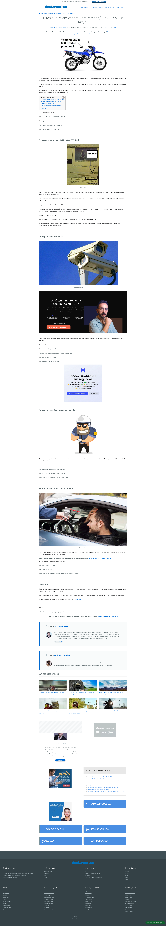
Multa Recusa (5, 903)
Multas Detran (87, 911)
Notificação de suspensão (48, 903)
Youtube (126, 875)
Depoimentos (108, 7)
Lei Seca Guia (5, 895)
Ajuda (121, 7)
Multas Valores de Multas (89, 907)
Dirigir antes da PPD (128, 905)
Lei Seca (50, 841)
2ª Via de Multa (87, 909)
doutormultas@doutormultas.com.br (95, 877)
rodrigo (63, 27)
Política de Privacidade (75, 920)
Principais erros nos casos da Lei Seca (51, 107)
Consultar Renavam (128, 897)
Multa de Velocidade (88, 895)
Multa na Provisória (88, 893)
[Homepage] (53, 6)
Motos (114, 27)
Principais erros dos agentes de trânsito (52, 105)
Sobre (114, 7)
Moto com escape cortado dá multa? (109, 711)
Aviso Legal (75, 916)
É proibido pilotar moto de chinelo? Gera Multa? (52, 692)
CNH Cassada (46, 907)
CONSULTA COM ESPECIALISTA (99, 1)
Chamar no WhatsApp (155, 923)
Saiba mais (59, 760)
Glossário (45, 877)
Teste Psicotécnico (128, 907)
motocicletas (77, 599)
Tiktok (126, 877)
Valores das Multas (101, 804)
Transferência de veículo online (130, 901)
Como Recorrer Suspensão (48, 899)
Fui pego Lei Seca (6, 893)
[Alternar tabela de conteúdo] (62, 97)
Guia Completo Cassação (48, 909)
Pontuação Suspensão (48, 895)
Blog (118, 7)
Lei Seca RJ (5, 899)
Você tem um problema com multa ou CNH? (51, 101)
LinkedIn (126, 879)
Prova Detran (127, 909)
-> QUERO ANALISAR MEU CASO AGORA (100, 558)
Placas (126, 891)
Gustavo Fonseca (55, 27)
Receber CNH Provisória (129, 903)
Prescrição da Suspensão (48, 901)
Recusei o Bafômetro (7, 907)
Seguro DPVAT (127, 899)
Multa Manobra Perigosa (89, 901)
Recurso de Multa (100, 829)
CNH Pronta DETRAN (129, 911)
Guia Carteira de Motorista (130, 893)
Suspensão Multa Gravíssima (49, 897)
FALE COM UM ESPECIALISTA (58, 327)
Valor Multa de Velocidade (89, 897)
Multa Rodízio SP (88, 905)
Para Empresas (94, 7)
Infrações (86, 891)
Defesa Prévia (5, 909)
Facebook (127, 873)
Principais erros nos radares (49, 103)
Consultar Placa (128, 895)
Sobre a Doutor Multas (48, 871)
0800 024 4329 (97, 873)
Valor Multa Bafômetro (7, 905)
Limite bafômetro (6, 891)
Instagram (59, 641)
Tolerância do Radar (88, 899)
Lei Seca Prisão (6, 897)
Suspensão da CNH (54, 829)
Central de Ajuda (99, 841)
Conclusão (45, 108)
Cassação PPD (46, 905)
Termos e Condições (75, 918)
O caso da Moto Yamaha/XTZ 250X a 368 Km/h (53, 99)
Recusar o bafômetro (7, 901)
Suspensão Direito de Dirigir (49, 893)
